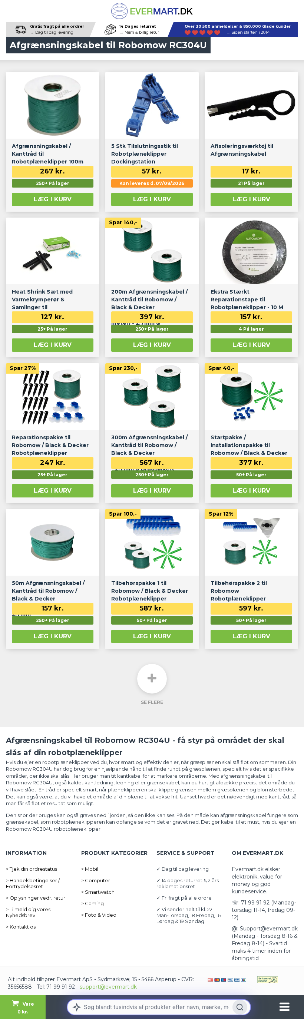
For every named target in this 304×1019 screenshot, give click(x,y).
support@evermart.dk (108, 986)
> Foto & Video (98, 915)
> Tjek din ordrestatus (31, 869)
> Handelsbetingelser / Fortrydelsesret (33, 883)
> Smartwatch (98, 892)
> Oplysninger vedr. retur (35, 898)
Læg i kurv (53, 199)
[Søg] (239, 1007)
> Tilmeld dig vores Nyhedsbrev (28, 912)
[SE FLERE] (152, 679)
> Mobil (89, 869)
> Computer (95, 880)
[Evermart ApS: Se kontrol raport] (267, 979)
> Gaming (92, 903)
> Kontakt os (21, 927)
